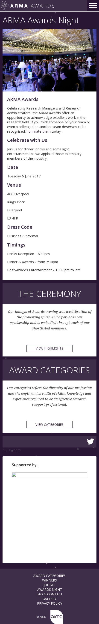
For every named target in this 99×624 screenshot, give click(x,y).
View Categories (49, 424)
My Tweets (12, 449)
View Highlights (49, 348)
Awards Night (49, 589)
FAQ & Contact (49, 594)
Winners (49, 580)
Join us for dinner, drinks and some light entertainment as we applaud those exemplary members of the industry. (44, 154)
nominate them (39, 131)
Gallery (49, 599)
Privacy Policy (49, 603)
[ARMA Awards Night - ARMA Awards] (27, 5)
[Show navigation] (93, 5)
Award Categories (49, 575)
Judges (49, 585)
